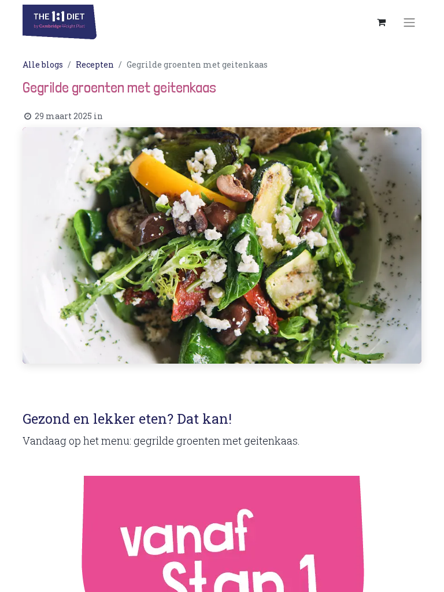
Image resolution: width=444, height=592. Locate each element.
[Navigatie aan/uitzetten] (409, 22)
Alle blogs (43, 64)
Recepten (95, 64)
